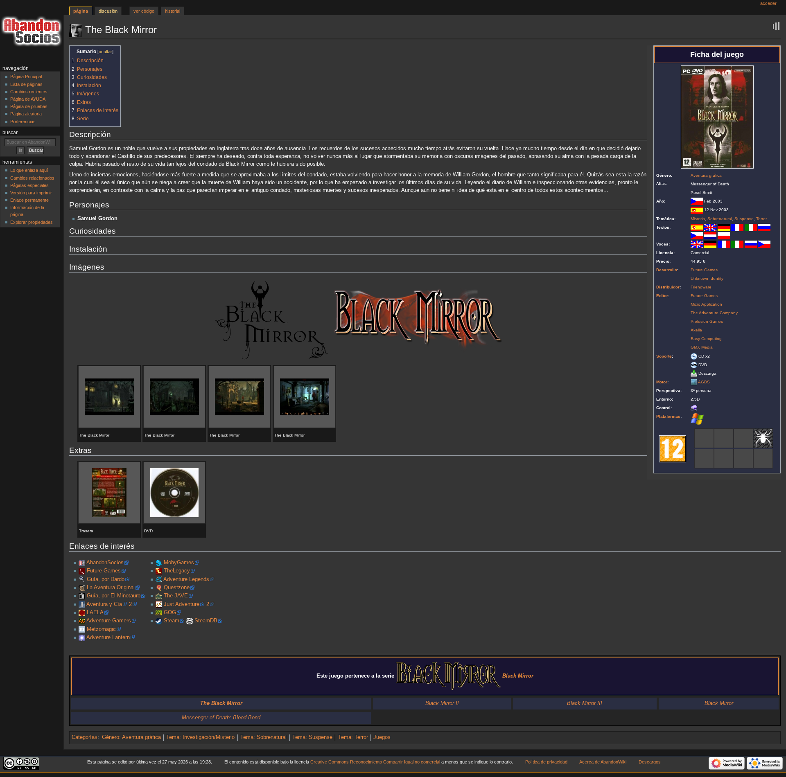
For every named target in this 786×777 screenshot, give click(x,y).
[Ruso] (764, 227)
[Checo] (697, 235)
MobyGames (179, 562)
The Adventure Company (714, 313)
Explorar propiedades (31, 222)
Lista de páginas (26, 84)
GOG (170, 612)
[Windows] (697, 418)
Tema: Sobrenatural (263, 737)
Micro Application (706, 304)
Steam (171, 621)
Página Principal (26, 76)
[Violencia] (743, 458)
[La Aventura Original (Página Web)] (82, 587)
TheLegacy (177, 571)
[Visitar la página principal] (31, 31)
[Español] (697, 227)
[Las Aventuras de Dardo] (82, 579)
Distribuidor (668, 287)
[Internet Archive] (82, 596)
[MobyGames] (159, 562)
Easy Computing (706, 338)
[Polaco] (724, 235)
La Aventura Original (111, 587)
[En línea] (763, 458)
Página (80, 11)
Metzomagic (101, 629)
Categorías (84, 737)
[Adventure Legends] (159, 579)
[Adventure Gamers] (82, 621)
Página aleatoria (26, 113)
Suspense (744, 218)
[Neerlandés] (710, 235)
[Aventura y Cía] (82, 604)
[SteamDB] (189, 621)
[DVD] (694, 365)
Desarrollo (666, 270)
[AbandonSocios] (82, 562)
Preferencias (23, 121)
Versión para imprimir (31, 192)
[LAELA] (82, 612)
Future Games (704, 270)
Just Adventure (181, 604)
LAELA (95, 612)
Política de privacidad (546, 761)
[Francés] (737, 227)
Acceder (768, 3)
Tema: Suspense (312, 737)
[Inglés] (710, 227)
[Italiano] (751, 227)
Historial (172, 11)
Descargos (650, 761)
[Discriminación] (724, 438)
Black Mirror (719, 703)
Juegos (382, 737)
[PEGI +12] (672, 448)
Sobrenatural (719, 218)
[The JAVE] (159, 596)
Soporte (664, 356)
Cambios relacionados (32, 178)
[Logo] (271, 320)
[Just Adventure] (159, 604)
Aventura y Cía (104, 604)
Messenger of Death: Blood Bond (221, 718)
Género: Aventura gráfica (131, 737)
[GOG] (159, 612)
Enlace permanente (29, 200)
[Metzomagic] (82, 629)
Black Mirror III (584, 703)
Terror (761, 218)
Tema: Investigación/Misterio (200, 737)
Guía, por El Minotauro (113, 596)
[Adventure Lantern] (82, 637)
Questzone (177, 587)
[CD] (694, 356)
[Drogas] (743, 438)
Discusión (108, 11)
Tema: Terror (353, 737)
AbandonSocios (105, 562)
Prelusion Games (707, 321)
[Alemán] (724, 227)
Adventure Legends (186, 579)
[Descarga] (694, 373)
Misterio (698, 218)
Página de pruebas (28, 106)
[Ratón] (694, 407)
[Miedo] (763, 438)
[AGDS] (694, 382)
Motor (661, 382)
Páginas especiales (29, 185)
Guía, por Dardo (105, 579)
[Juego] (704, 458)
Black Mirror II (442, 703)
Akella (696, 330)
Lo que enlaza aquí (29, 170)
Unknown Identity (707, 278)
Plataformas (668, 416)
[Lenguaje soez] (704, 438)
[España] (697, 209)
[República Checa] (697, 201)
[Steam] (159, 621)
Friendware (701, 287)
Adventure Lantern (108, 637)
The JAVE (176, 596)
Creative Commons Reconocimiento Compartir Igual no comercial (375, 761)
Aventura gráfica (706, 175)
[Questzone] (159, 587)
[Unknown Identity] (82, 571)
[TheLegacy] (159, 571)
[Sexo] (724, 458)
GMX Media (702, 347)
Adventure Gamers (108, 621)
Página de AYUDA (27, 99)
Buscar (10, 132)
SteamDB (205, 621)
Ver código (143, 11)
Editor (662, 295)
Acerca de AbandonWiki (602, 761)
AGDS (704, 382)
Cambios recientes (28, 91)
